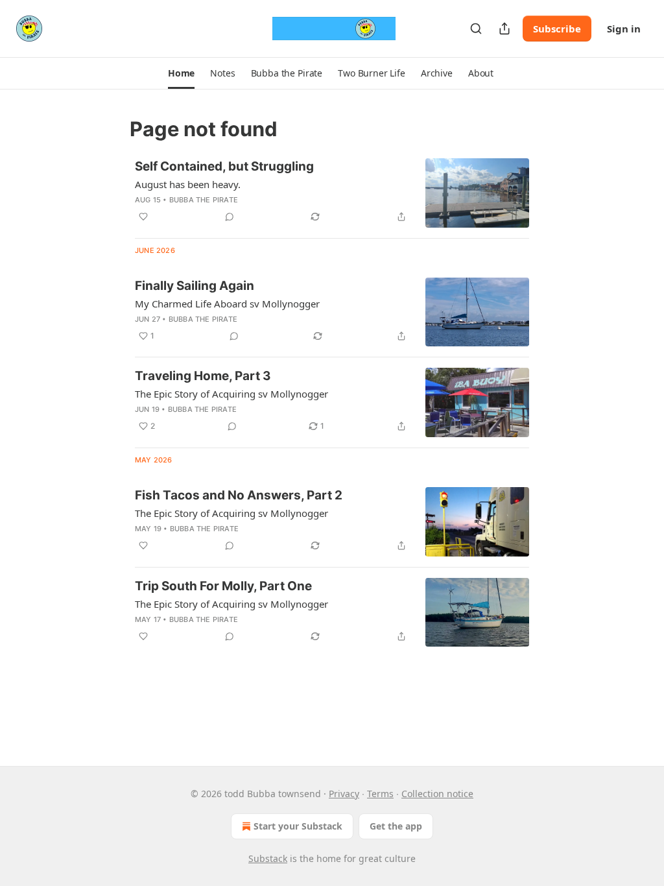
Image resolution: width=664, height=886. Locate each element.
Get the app (396, 826)
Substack (267, 858)
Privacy (344, 793)
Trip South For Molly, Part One (223, 586)
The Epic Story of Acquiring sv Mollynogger (231, 393)
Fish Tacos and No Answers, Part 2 (238, 495)
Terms (380, 793)
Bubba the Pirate (203, 199)
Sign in (624, 28)
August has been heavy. (188, 184)
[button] (181, 73)
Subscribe (557, 28)
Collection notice (437, 793)
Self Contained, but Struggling (224, 166)
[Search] (476, 29)
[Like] (143, 216)
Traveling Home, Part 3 (203, 375)
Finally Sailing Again (194, 285)
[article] (332, 193)
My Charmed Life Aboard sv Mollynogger (227, 303)
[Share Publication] (504, 29)
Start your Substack (298, 826)
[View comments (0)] (229, 216)
